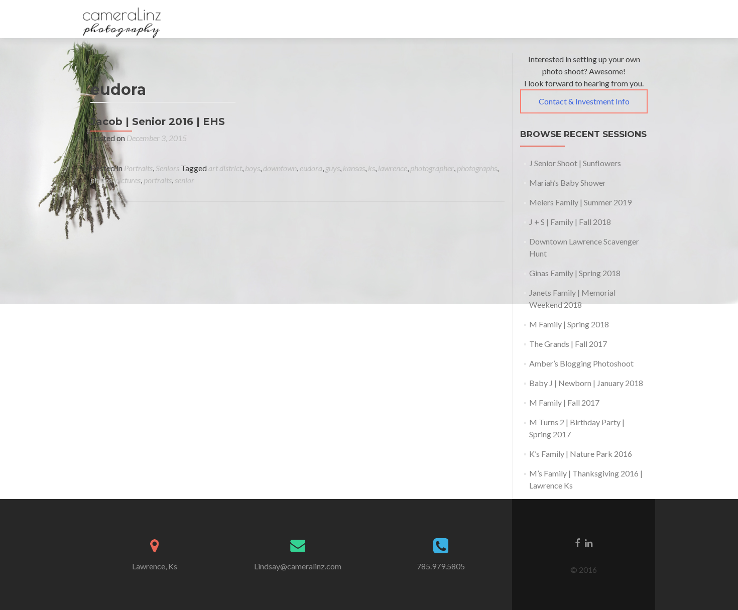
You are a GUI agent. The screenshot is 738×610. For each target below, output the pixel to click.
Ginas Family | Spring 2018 (575, 273)
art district (225, 168)
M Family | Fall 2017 (564, 402)
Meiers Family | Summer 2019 (580, 202)
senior (184, 180)
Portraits (138, 168)
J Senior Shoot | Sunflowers (575, 163)
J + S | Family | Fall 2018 (570, 221)
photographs (477, 168)
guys (332, 168)
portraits (158, 180)
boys (252, 168)
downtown (280, 168)
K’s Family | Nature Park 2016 (580, 453)
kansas (354, 168)
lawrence (392, 168)
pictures (128, 180)
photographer (432, 168)
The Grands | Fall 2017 (568, 343)
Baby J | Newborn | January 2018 (586, 383)
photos (101, 180)
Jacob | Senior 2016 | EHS (157, 121)
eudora (311, 168)
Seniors (167, 168)
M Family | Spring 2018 (569, 324)
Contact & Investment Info (584, 101)
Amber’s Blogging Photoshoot (581, 363)
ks (371, 168)
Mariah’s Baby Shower (567, 182)
